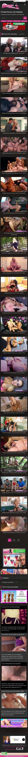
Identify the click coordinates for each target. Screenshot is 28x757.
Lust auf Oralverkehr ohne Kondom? (11, 650)
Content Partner (7, 746)
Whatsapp (24, 21)
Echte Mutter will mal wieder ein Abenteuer (13, 620)
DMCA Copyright (15, 746)
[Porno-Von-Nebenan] (11, 6)
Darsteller (10, 21)
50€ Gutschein (17, 21)
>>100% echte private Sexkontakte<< (14, 756)
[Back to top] (23, 752)
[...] (8, 617)
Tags (15, 749)
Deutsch (17, 0)
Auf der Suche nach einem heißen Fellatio (13, 677)
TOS (10, 749)
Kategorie (4, 21)
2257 (12, 749)
